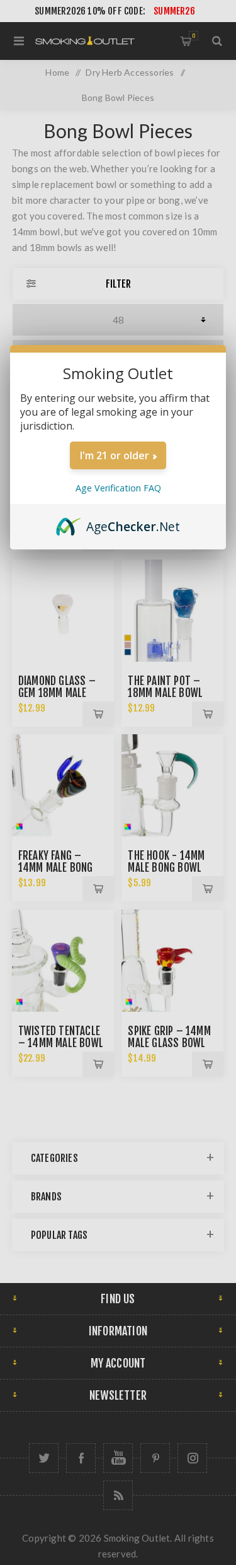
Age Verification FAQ (118, 488)
